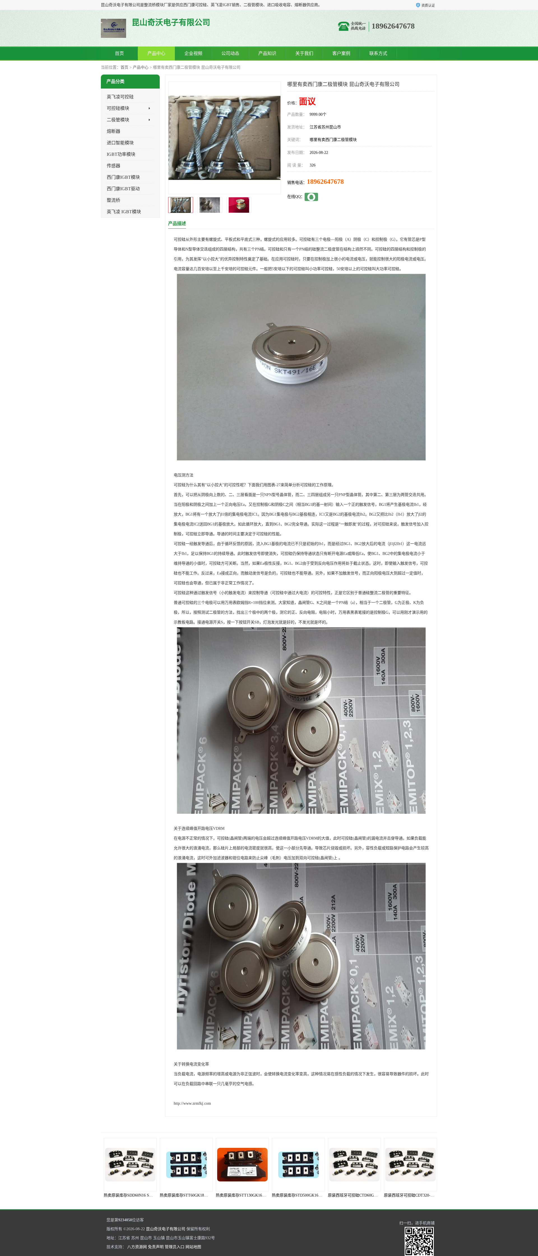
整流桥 (113, 200)
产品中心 (156, 53)
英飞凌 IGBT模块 (124, 211)
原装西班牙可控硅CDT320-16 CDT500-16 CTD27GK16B (339, 1195)
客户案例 (341, 53)
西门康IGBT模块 (123, 177)
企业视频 (193, 53)
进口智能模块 (120, 142)
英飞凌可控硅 (120, 96)
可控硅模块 (118, 108)
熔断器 (113, 131)
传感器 (113, 165)
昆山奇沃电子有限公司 (165, 1229)
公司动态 (230, 53)
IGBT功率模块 (121, 154)
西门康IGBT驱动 (123, 188)
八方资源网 (137, 1247)
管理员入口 (174, 1247)
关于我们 (304, 53)
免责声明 (156, 1247)
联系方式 (378, 53)
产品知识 (267, 53)
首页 (119, 53)
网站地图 (193, 1247)
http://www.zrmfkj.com (192, 1103)
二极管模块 (118, 119)
